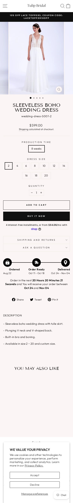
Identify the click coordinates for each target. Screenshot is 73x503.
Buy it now (37, 216)
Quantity (36, 185)
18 (36, 175)
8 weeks (36, 148)
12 (54, 165)
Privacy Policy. (34, 465)
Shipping (23, 129)
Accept (34, 475)
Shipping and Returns (36, 239)
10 (44, 165)
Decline (34, 484)
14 (64, 165)
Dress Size (36, 159)
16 (26, 175)
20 (46, 175)
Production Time (36, 142)
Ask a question (36, 247)
